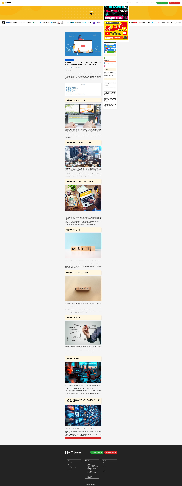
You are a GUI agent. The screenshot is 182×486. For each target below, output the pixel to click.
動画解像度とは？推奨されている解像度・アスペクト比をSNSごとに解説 (110, 99)
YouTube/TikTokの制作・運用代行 (75, 466)
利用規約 (104, 466)
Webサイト (67, 67)
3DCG (108, 72)
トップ (68, 460)
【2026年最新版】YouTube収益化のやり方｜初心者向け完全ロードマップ (110, 93)
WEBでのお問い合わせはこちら (83, 438)
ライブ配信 (90, 476)
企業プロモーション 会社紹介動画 (93, 467)
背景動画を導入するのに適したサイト (72, 88)
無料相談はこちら (175, 2)
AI (111, 73)
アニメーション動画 (91, 473)
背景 (79, 67)
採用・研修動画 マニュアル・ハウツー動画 (93, 471)
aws (113, 75)
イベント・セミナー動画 (92, 472)
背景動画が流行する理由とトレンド (71, 87)
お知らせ (104, 460)
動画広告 (89, 477)
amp (114, 73)
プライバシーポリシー (106, 468)
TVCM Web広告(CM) (91, 465)
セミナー (153, 2)
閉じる (84, 84)
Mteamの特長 (126, 2)
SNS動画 (89, 469)
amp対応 (106, 75)
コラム (148, 2)
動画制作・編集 (107, 60)
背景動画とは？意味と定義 (70, 86)
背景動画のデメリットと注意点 (71, 90)
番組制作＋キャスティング (92, 464)
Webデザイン (72, 67)
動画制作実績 (69, 469)
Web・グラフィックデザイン (109, 63)
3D (105, 72)
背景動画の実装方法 (69, 91)
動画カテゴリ (87, 460)
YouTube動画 (90, 461)
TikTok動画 (90, 462)
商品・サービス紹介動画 (92, 468)
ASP (110, 75)
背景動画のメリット (69, 89)
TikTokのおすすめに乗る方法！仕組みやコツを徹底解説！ (110, 88)
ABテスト (112, 72)
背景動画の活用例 (69, 92)
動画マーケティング (108, 57)
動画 (76, 67)
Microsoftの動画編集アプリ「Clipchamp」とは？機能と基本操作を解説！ (110, 83)
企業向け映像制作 (73, 467)
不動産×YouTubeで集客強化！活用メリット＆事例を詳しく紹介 (110, 105)
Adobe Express (107, 73)
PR (105, 65)
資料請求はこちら (162, 2)
